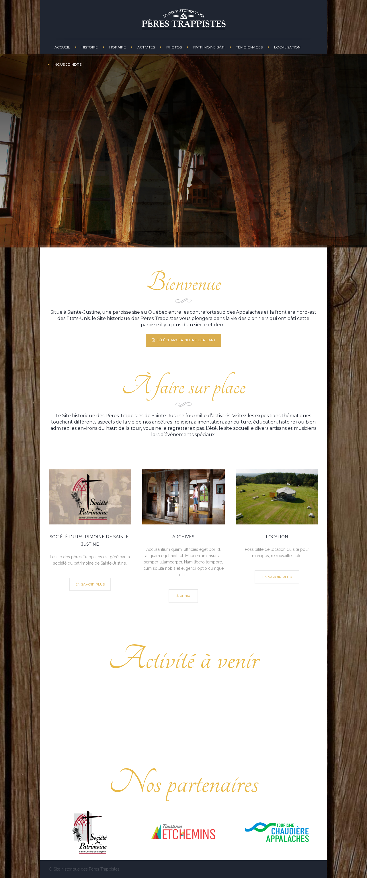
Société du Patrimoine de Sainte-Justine (260, 718)
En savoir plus (184, 706)
